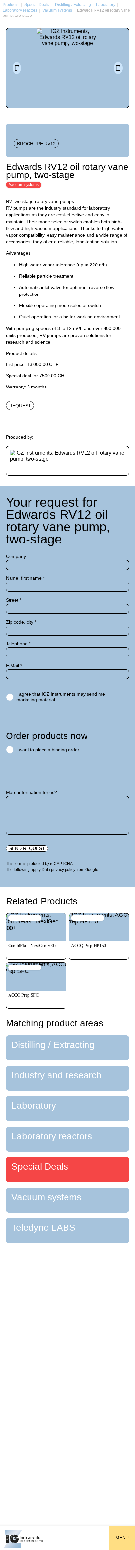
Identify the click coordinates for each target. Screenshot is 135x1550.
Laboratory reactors (20, 10)
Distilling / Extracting (73, 4)
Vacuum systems (57, 10)
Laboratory (105, 4)
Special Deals (36, 4)
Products (10, 4)
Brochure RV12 (36, 143)
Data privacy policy (59, 869)
